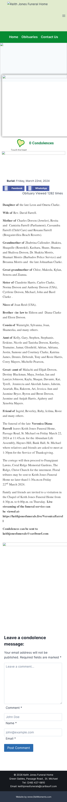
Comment (14, 708)
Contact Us (49, 37)
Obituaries (29, 37)
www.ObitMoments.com (39, 796)
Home (13, 37)
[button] (13, 188)
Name (11, 723)
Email (11, 738)
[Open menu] (63, 15)
